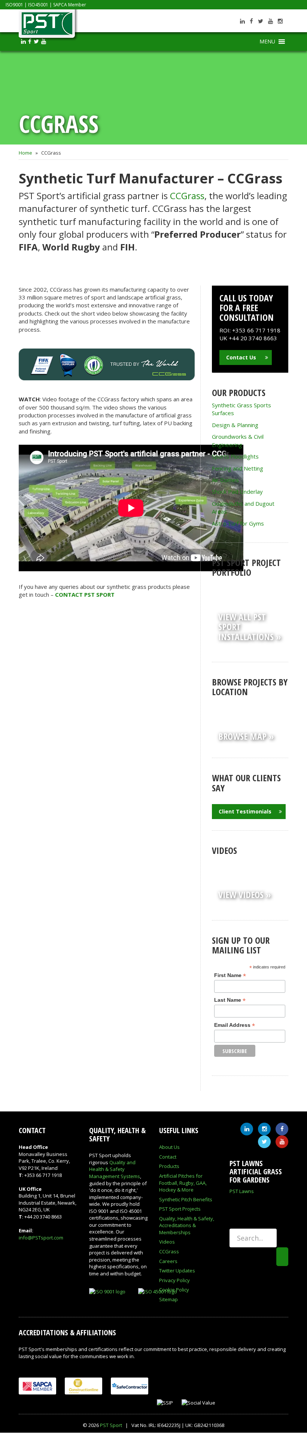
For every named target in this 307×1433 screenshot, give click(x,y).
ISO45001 (38, 4)
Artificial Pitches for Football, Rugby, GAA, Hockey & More (183, 1182)
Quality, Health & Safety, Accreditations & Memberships (186, 1225)
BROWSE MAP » (246, 736)
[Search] (282, 1256)
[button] (267, 41)
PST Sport (111, 1425)
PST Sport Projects (180, 1208)
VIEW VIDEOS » (244, 894)
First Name (230, 975)
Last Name (230, 1000)
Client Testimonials (245, 811)
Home (25, 152)
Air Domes (225, 480)
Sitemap (168, 1299)
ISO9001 (14, 4)
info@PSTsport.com (41, 1237)
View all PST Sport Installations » (249, 627)
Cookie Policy (174, 1289)
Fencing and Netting (237, 468)
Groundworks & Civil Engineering (238, 440)
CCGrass (187, 195)
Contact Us (242, 357)
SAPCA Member (69, 4)
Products (169, 1166)
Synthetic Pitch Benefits (185, 1199)
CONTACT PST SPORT (85, 594)
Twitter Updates (177, 1270)
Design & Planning (235, 425)
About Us (169, 1147)
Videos (167, 1241)
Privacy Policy (174, 1280)
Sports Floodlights (235, 456)
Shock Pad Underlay (237, 491)
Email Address (234, 1025)
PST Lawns (242, 1191)
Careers (168, 1261)
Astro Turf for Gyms (238, 523)
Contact (167, 1156)
